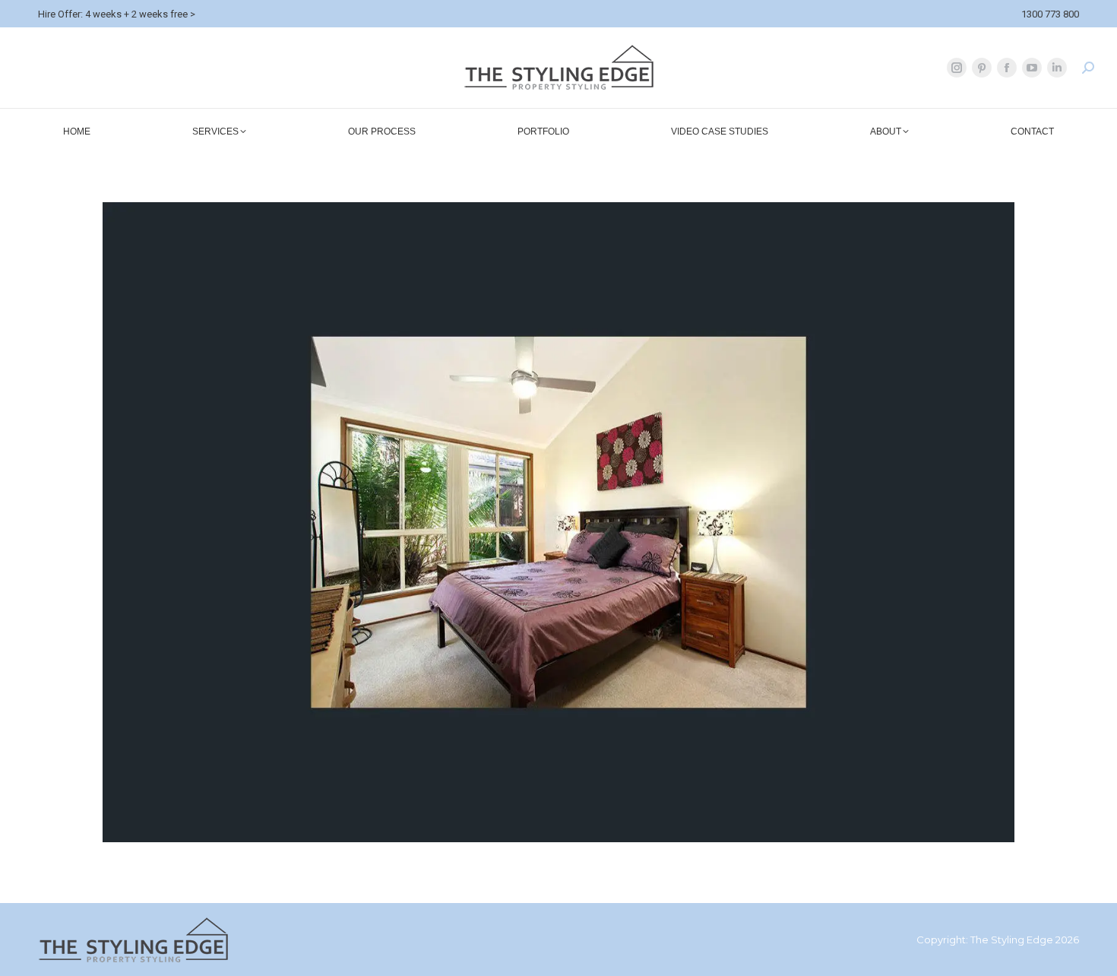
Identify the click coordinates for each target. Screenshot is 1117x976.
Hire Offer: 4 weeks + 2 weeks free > (116, 14)
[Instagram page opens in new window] (957, 68)
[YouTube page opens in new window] (1032, 68)
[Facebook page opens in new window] (1007, 68)
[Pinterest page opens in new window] (982, 68)
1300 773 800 (1050, 14)
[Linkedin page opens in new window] (1057, 68)
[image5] (558, 522)
